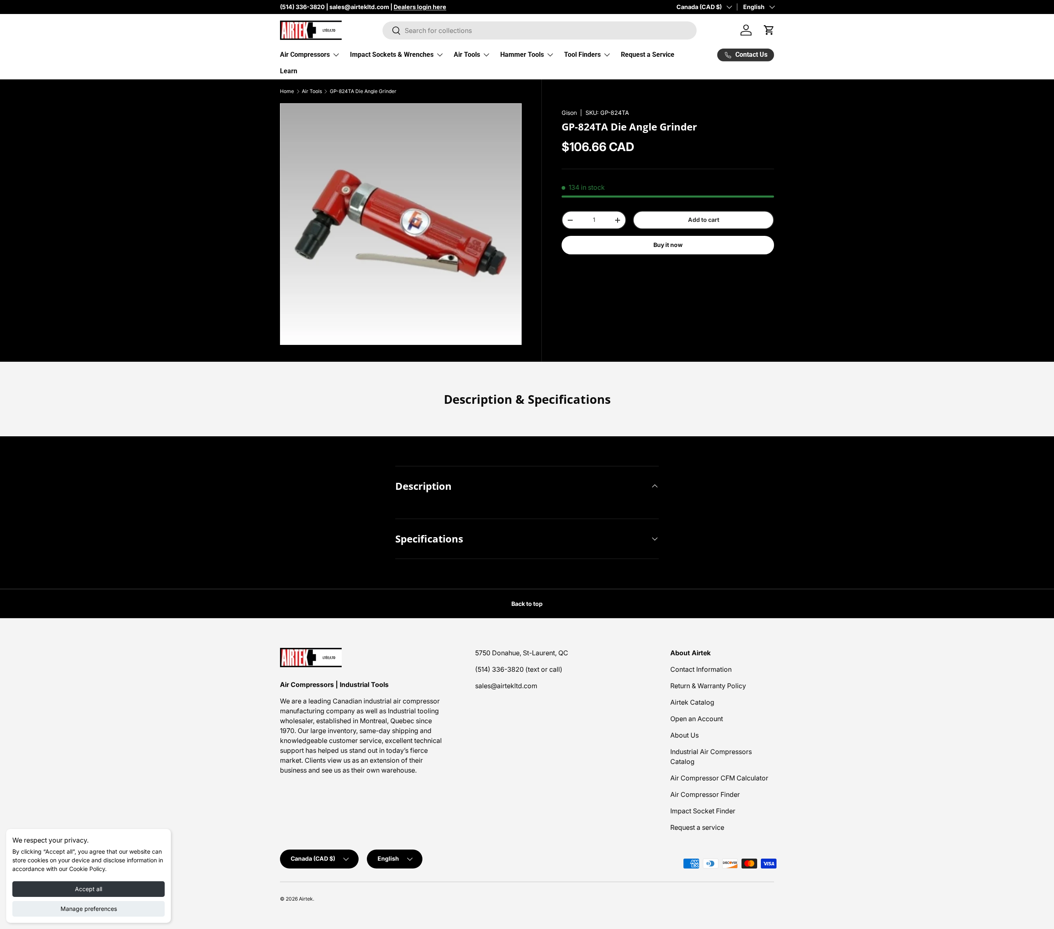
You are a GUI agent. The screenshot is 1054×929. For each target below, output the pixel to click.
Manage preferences (89, 908)
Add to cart (703, 219)
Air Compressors (305, 54)
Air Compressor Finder (705, 794)
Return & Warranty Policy (708, 686)
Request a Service (647, 54)
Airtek (306, 899)
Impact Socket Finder (702, 811)
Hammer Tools (522, 54)
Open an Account (696, 719)
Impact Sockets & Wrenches (392, 54)
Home (287, 91)
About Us (684, 735)
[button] (769, 30)
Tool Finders (582, 54)
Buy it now (668, 244)
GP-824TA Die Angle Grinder (363, 91)
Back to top (527, 603)
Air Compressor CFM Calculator (719, 778)
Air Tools (467, 54)
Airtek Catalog (692, 702)
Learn (288, 71)
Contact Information (701, 669)
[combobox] (539, 30)
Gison (569, 112)
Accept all (88, 888)
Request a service (697, 827)
